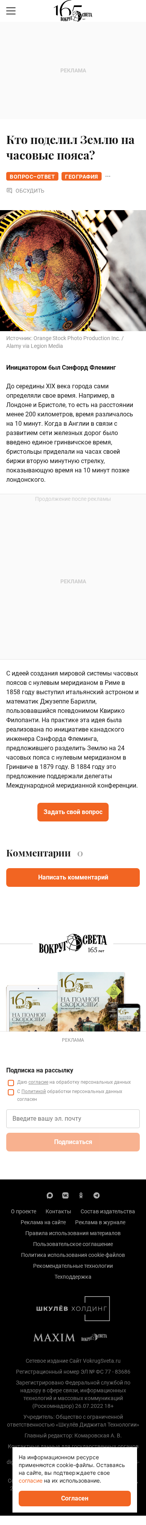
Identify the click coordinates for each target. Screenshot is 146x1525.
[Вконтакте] (65, 1195)
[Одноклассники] (81, 1195)
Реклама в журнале (100, 1222)
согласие (38, 1082)
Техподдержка (73, 1277)
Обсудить (30, 191)
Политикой (33, 1091)
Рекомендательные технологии (73, 1266)
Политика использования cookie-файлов (73, 1255)
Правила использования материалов (73, 1233)
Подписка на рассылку (39, 1070)
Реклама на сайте (43, 1222)
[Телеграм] (96, 1195)
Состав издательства (108, 1211)
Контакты (58, 1211)
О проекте (23, 1211)
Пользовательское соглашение (73, 1244)
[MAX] (50, 1195)
